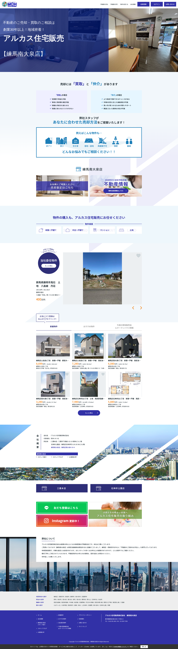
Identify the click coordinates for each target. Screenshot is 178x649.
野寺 (55, 599)
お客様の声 (73, 457)
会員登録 (143, 4)
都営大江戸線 (40, 368)
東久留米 (96, 605)
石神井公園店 (118, 488)
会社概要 (40, 619)
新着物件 (61, 615)
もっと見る (48, 266)
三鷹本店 (61, 488)
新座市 (67, 596)
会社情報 (133, 4)
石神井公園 (83, 368)
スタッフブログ (58, 457)
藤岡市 (72, 596)
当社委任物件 (62, 623)
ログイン (157, 4)
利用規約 (81, 619)
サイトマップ (83, 626)
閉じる (144, 646)
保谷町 (60, 599)
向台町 (100, 599)
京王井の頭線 (90, 602)
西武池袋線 (75, 368)
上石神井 (82, 406)
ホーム (40, 615)
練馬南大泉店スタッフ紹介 (42, 624)
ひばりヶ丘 (57, 605)
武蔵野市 (84, 596)
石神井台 (94, 599)
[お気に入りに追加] (138, 255)
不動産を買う (114, 4)
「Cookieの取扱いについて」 (120, 646)
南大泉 (79, 599)
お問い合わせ (170, 4)
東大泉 (70, 599)
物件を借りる (124, 4)
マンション (104, 230)
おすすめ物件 (62, 619)
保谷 (117, 368)
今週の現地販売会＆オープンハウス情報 (64, 627)
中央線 (71, 602)
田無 (75, 605)
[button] (133, 308)
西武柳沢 (70, 605)
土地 (132, 230)
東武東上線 (116, 602)
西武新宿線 (75, 406)
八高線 (122, 602)
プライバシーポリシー (85, 615)
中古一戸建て (77, 230)
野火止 (89, 599)
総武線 (76, 602)
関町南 (84, 599)
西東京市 (61, 596)
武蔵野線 (82, 602)
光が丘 (47, 368)
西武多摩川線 (99, 602)
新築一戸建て (51, 230)
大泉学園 (64, 605)
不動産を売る (104, 4)
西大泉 (65, 599)
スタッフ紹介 (42, 457)
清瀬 (108, 605)
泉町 (74, 599)
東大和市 (78, 596)
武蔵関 (90, 605)
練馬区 (56, 596)
